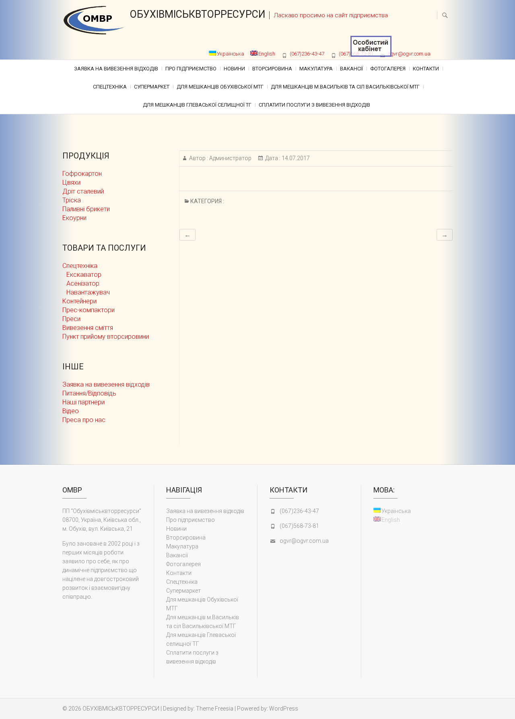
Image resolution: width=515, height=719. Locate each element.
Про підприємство (190, 69)
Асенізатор (82, 283)
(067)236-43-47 (307, 54)
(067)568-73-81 (299, 526)
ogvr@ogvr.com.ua (409, 54)
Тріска (71, 200)
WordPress (283, 708)
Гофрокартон (82, 173)
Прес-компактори (88, 310)
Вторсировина (272, 69)
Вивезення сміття (87, 328)
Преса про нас (83, 420)
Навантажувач (88, 292)
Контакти (426, 69)
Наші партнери (83, 402)
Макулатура (316, 69)
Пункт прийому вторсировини (105, 336)
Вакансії (351, 69)
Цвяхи (71, 182)
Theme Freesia (214, 708)
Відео (70, 411)
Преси (71, 319)
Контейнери (79, 301)
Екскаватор (83, 274)
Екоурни (74, 218)
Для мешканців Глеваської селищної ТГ (197, 105)
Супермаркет (151, 87)
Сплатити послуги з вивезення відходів (314, 105)
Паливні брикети (86, 209)
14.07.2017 (295, 158)
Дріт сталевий (83, 191)
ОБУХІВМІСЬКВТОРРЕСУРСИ (197, 14)
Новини (234, 69)
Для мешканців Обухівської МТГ (220, 87)
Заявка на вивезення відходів (116, 69)
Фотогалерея (388, 69)
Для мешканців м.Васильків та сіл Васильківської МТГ (345, 87)
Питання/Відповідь (89, 393)
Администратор (229, 158)
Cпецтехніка (110, 87)
